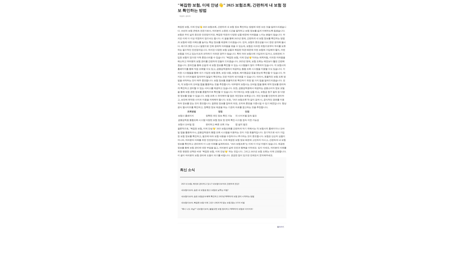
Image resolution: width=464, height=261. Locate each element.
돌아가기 (280, 227)
